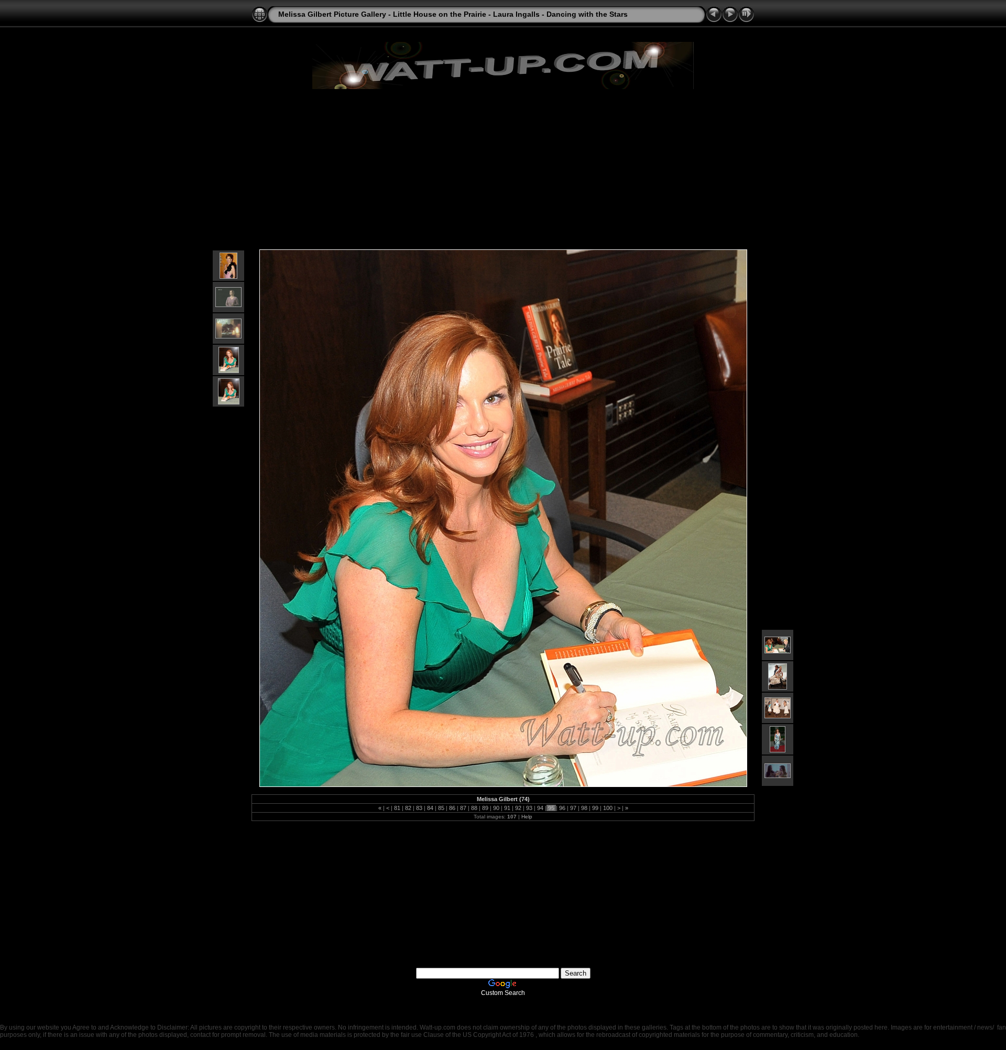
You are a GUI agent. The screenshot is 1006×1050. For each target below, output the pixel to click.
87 (463, 808)
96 (562, 808)
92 (518, 808)
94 (540, 808)
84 (430, 808)
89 (485, 808)
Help (526, 816)
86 (452, 808)
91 (507, 808)
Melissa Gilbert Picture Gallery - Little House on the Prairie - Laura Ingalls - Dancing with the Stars (453, 14)
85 (441, 808)
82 (408, 808)
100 (608, 808)
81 (397, 808)
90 (496, 808)
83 (419, 808)
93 (529, 808)
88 (474, 808)
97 (573, 808)
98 (584, 808)
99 (595, 808)
